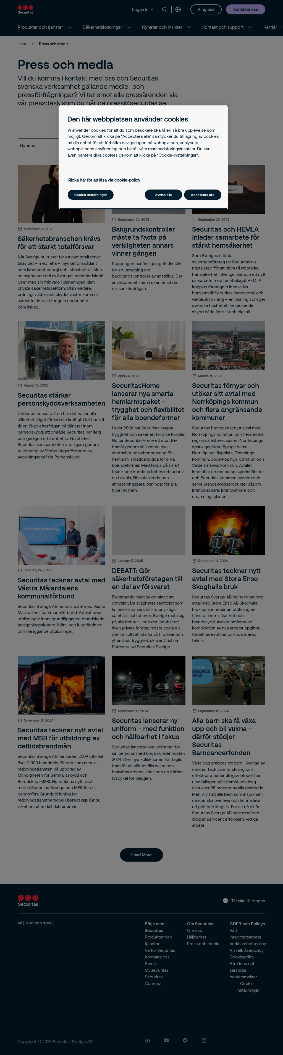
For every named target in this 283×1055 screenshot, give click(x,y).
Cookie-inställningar (90, 194)
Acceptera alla (202, 194)
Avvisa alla (163, 194)
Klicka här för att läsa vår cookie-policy (103, 179)
